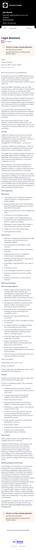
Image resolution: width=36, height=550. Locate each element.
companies (13, 28)
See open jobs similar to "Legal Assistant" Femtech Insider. (18, 52)
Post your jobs (8, 20)
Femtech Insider (15, 5)
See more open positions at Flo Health (18, 530)
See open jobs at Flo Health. (14, 49)
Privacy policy (14, 546)
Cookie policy (22, 546)
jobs (4, 28)
